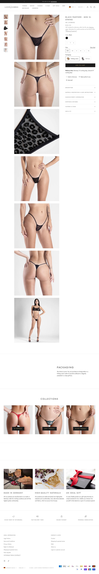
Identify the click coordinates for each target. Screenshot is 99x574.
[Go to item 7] (6, 50)
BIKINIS (32, 6)
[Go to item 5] (6, 39)
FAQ (52, 544)
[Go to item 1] (6, 17)
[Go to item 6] (6, 44)
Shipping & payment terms (10, 550)
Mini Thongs (50, 428)
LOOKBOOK (35, 8)
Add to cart (80, 65)
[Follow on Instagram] (4, 561)
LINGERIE (40, 6)
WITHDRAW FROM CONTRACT (12, 555)
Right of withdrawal (9, 547)
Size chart (92, 47)
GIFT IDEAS (56, 6)
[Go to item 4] (6, 33)
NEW (63, 6)
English (80, 7)
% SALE (48, 6)
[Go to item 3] (6, 28)
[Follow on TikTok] (8, 561)
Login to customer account (58, 550)
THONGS (24, 6)
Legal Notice (7, 538)
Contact (53, 538)
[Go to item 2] (6, 22)
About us (53, 547)
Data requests (7, 552)
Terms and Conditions (9, 541)
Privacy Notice (7, 544)
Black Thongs (80, 428)
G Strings (18, 428)
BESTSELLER (25, 8)
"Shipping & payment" (71, 31)
